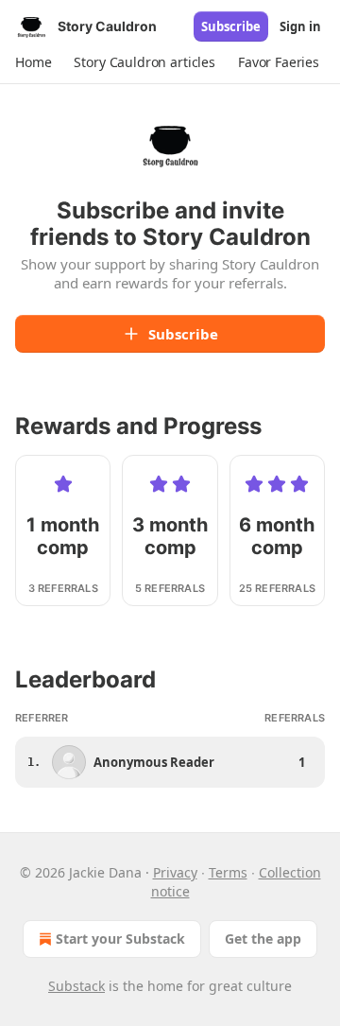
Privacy (175, 872)
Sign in (300, 26)
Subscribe (231, 26)
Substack (76, 986)
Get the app (263, 939)
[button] (33, 62)
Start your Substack (120, 939)
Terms (228, 872)
